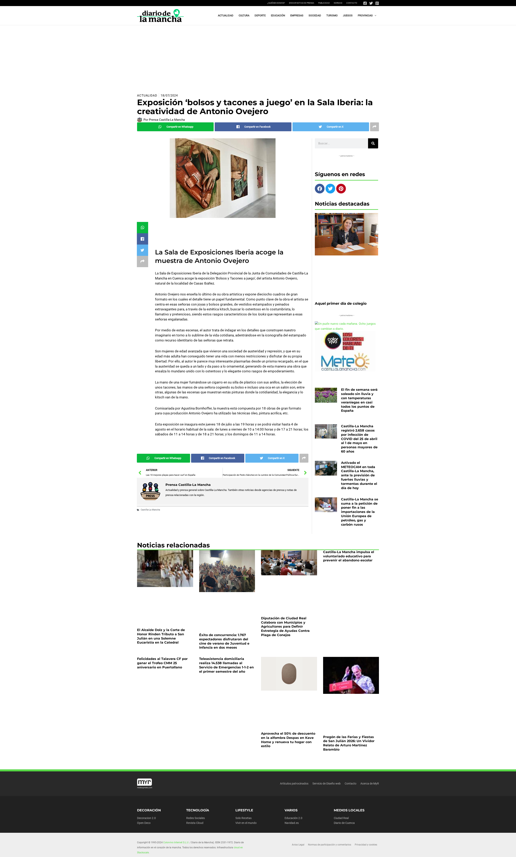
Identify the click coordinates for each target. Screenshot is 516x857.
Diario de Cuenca (344, 822)
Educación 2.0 (293, 818)
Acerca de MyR (369, 783)
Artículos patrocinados (294, 783)
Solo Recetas (243, 818)
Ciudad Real (341, 818)
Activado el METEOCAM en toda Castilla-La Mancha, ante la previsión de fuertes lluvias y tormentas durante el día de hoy (359, 475)
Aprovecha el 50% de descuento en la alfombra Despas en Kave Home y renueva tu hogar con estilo (288, 740)
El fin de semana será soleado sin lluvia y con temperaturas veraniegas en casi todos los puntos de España (359, 400)
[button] (374, 15)
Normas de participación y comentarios (329, 844)
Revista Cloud (194, 822)
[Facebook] (365, 3)
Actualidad (147, 95)
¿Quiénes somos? (276, 3)
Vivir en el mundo (246, 822)
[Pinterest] (377, 3)
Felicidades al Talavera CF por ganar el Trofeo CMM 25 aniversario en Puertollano (162, 663)
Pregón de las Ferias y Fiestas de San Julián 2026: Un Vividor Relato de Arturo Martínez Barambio (349, 743)
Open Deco (144, 822)
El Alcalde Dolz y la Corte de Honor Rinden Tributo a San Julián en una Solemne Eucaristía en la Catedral (161, 636)
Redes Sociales (195, 818)
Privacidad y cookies (366, 844)
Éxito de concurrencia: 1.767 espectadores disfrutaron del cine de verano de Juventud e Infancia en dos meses (224, 641)
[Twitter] (371, 3)
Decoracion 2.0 (146, 818)
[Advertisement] (258, 55)
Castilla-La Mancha (150, 509)
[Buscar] (373, 143)
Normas (338, 3)
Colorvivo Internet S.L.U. (176, 842)
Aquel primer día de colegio (341, 303)
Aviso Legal (298, 844)
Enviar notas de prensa (301, 3)
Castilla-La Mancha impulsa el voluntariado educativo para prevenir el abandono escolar (348, 556)
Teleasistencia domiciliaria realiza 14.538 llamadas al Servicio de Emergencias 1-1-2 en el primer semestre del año (226, 665)
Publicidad (324, 3)
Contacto (351, 3)
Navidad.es (292, 822)
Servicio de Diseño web (326, 783)
